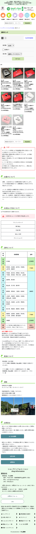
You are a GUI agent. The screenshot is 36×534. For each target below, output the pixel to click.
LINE (12, 501)
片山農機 (23, 532)
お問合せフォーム (12, 496)
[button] (2, 8)
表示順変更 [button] (30, 38)
